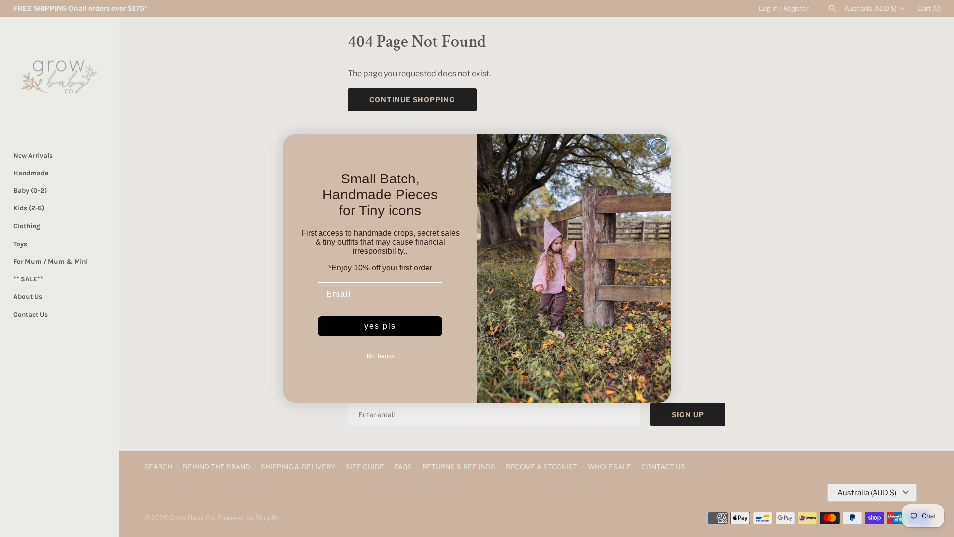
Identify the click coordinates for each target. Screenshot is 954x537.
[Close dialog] (658, 146)
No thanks (380, 356)
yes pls (380, 326)
